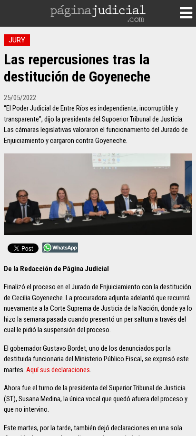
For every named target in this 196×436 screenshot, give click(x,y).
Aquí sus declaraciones (58, 369)
